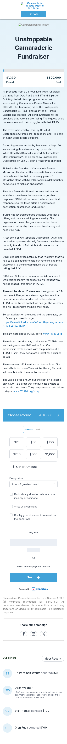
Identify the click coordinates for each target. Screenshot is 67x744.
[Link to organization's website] (33, 5)
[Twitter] (43, 633)
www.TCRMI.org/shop (26, 391)
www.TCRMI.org (52, 333)
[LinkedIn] (33, 633)
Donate (33, 14)
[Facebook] (23, 633)
